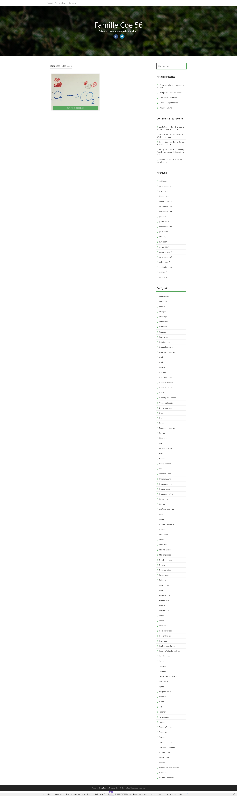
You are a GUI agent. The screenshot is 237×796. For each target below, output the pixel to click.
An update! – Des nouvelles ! (171, 93)
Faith (161, 454)
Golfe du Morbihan (166, 509)
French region (164, 489)
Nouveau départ (165, 570)
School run (163, 666)
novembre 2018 (165, 212)
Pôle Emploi (164, 611)
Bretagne (162, 312)
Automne (163, 302)
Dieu (161, 413)
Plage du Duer (165, 595)
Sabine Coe (163, 134)
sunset (161, 702)
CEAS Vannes (164, 342)
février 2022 (164, 196)
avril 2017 (163, 242)
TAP (160, 707)
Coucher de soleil (166, 383)
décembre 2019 (165, 201)
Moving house (165, 550)
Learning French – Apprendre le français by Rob (170, 152)
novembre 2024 (165, 186)
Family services (165, 464)
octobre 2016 (164, 262)
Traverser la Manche (167, 747)
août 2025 (163, 181)
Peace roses (164, 575)
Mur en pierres (165, 555)
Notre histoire (60, 3)
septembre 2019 (165, 206)
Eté (160, 443)
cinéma (162, 367)
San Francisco (164, 656)
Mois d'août (163, 545)
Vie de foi (163, 773)
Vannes (162, 762)
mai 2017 (162, 237)
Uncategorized (165, 752)
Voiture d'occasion (166, 778)
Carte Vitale (163, 337)
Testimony (163, 722)
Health (161, 519)
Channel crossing (166, 347)
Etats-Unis (163, 438)
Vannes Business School (169, 768)
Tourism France (165, 727)
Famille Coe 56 (118, 25)
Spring (161, 687)
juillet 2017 (163, 232)
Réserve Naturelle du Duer (169, 651)
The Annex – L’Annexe (168, 98)
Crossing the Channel (167, 398)
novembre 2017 (165, 227)
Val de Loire (164, 757)
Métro (161, 540)
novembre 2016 (165, 257)
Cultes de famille (166, 403)
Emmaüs (162, 433)
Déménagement (165, 408)
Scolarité (162, 671)
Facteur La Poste (165, 448)
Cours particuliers (166, 388)
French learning (165, 484)
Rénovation (163, 641)
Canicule (162, 332)
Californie (163, 327)
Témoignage (164, 717)
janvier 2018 (164, 222)
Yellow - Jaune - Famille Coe (170, 160)
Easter (161, 423)
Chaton (162, 362)
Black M (162, 307)
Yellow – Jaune (166, 108)
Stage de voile (165, 692)
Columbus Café (165, 378)
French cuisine (165, 474)
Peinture (162, 580)
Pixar (161, 590)
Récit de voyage (165, 631)
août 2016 (163, 272)
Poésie (162, 605)
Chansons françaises (167, 352)
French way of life (166, 494)
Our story (72, 3)
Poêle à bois (164, 600)
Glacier (162, 504)
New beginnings (165, 560)
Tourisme (163, 732)
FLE (160, 469)
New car (162, 565)
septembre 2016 (165, 267)
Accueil (50, 3)
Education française (167, 428)
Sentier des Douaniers (168, 676)
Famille (162, 459)
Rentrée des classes (167, 646)
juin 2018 (162, 217)
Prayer (161, 616)
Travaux (162, 737)
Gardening (163, 499)
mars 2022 (163, 191)
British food (163, 322)
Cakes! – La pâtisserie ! (169, 103)
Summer (162, 697)
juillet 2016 (163, 277)
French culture (165, 479)
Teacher (162, 712)
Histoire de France (166, 524)
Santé (161, 661)
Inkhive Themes (109, 788)
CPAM (161, 393)
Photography (164, 585)
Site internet (163, 681)
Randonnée (163, 626)
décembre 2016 (165, 252)
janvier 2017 (163, 247)
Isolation (162, 530)
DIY (160, 418)
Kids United (163, 535)
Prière (161, 621)
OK (188, 794)
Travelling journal (166, 742)
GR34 (161, 514)
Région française (165, 636)
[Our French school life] (75, 92)
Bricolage (163, 317)
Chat (161, 357)
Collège (162, 372)
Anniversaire (164, 297)
